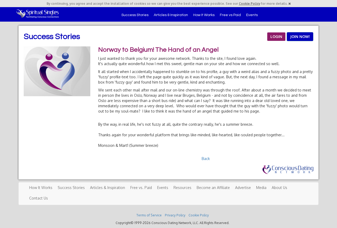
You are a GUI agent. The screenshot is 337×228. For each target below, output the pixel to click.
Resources (182, 187)
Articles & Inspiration (171, 15)
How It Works (204, 15)
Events (252, 15)
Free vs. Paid (141, 187)
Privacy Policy (175, 215)
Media (261, 187)
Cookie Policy (249, 4)
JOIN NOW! (300, 36)
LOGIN (276, 36)
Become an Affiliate (213, 187)
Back (206, 158)
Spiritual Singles (37, 13)
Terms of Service (149, 215)
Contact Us (38, 198)
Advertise (243, 187)
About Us (279, 187)
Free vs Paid (230, 15)
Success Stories (134, 15)
